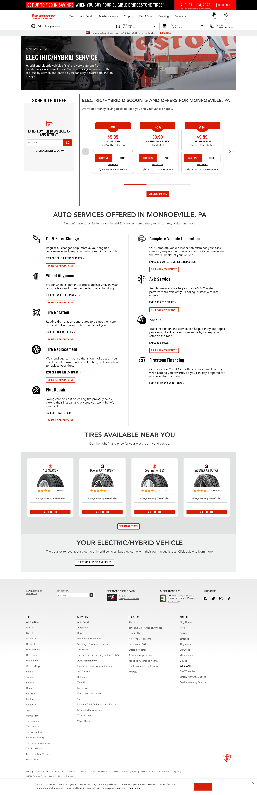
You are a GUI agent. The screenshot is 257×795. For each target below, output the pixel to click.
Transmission (84, 716)
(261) (61, 491)
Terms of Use (42, 772)
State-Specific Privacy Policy (170, 772)
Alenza (29, 628)
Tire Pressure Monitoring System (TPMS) (98, 655)
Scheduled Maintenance (90, 710)
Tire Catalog (32, 721)
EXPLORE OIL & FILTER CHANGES (64, 258)
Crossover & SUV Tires (38, 754)
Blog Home (186, 622)
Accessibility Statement (99, 772)
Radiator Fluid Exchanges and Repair (96, 705)
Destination (32, 644)
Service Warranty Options (193, 682)
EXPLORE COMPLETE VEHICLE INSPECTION (172, 262)
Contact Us (134, 633)
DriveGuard (32, 655)
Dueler (29, 688)
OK (203, 787)
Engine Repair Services (89, 639)
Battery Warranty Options (193, 677)
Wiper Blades (84, 721)
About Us (133, 622)
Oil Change (186, 650)
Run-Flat (30, 694)
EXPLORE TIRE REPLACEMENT (62, 372)
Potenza (30, 683)
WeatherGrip (33, 666)
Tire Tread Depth (35, 749)
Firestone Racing (35, 738)
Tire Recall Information (38, 743)
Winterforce (32, 661)
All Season (31, 639)
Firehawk (31, 699)
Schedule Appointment (140, 655)
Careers (83, 772)
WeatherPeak (33, 650)
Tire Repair (83, 650)
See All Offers (157, 194)
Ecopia (29, 672)
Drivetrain (82, 688)
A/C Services (84, 672)
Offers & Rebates (137, 650)
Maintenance (186, 655)
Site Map (29, 772)
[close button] (253, 783)
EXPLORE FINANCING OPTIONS (165, 383)
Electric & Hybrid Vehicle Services (95, 666)
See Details (113, 165)
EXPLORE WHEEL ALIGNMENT (62, 295)
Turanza (30, 677)
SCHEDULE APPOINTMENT (60, 265)
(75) (113, 491)
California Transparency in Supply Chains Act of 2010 (134, 772)
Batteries (82, 677)
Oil (78, 699)
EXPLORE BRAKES (159, 343)
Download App (174, 602)
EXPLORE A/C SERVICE (161, 302)
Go (67, 143)
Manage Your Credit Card (129, 599)
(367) (218, 491)
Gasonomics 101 (137, 644)
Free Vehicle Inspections (90, 694)
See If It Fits (50, 512)
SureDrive (31, 705)
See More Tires (128, 526)
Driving (183, 661)
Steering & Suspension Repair (93, 644)
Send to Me (103, 158)
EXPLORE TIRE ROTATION (59, 332)
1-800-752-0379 (225, 28)
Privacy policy (133, 788)
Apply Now (123, 596)
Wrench (132, 672)
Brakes (80, 633)
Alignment (82, 628)
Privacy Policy (57, 772)
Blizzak (29, 633)
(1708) (165, 491)
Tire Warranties (34, 732)
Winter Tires (32, 760)
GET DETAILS (165, 33)
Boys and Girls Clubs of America (145, 628)
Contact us (31, 594)
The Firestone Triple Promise (143, 666)
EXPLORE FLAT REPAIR (58, 413)
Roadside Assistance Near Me (144, 661)
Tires (182, 628)
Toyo (28, 710)
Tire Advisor (32, 727)
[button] (71, 16)
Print (122, 158)
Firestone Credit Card (139, 639)
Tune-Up (81, 683)
